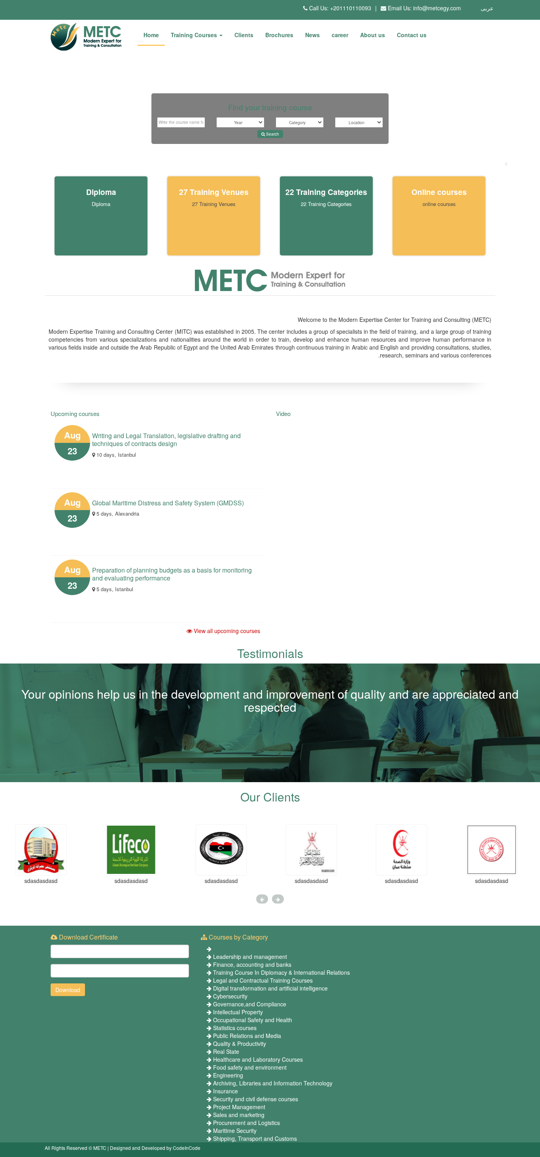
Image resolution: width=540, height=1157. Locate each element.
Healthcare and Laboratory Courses (258, 1059)
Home (151, 35)
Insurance (225, 1091)
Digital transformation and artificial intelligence (270, 988)
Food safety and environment (250, 1067)
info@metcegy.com (437, 8)
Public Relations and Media (247, 1036)
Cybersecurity (230, 996)
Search (272, 134)
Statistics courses (235, 1028)
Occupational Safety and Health (252, 1020)
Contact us (412, 35)
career (340, 35)
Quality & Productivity (239, 1043)
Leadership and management (250, 956)
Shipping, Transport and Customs (255, 1138)
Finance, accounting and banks (252, 964)
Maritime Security (235, 1130)
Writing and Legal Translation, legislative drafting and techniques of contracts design (166, 439)
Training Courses (195, 35)
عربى (487, 8)
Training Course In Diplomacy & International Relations (281, 972)
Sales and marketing (238, 1115)
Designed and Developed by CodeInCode (155, 1147)
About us (372, 35)
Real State (226, 1051)
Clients (243, 35)
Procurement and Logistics (246, 1123)
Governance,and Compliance (249, 1004)
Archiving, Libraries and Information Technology (272, 1083)
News (312, 35)
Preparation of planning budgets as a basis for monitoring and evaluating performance (172, 574)
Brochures (279, 35)
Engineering (228, 1075)
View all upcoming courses (226, 631)
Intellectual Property (238, 1012)
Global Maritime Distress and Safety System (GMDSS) (168, 502)
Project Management (239, 1107)
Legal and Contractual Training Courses (263, 980)
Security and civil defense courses (255, 1099)
